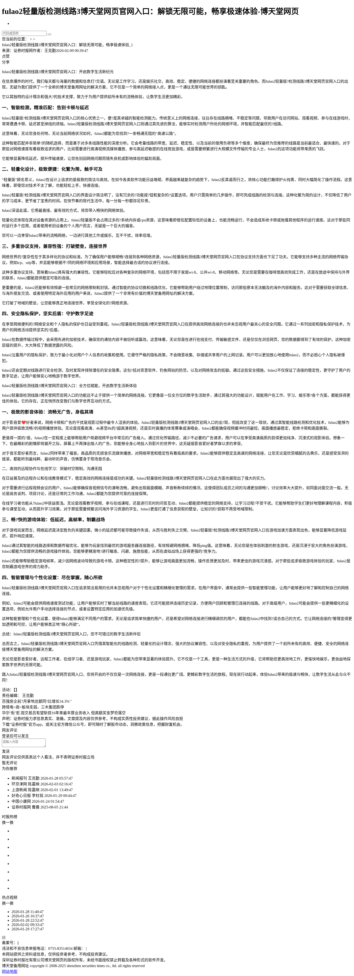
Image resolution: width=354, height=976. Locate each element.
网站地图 (9, 972)
